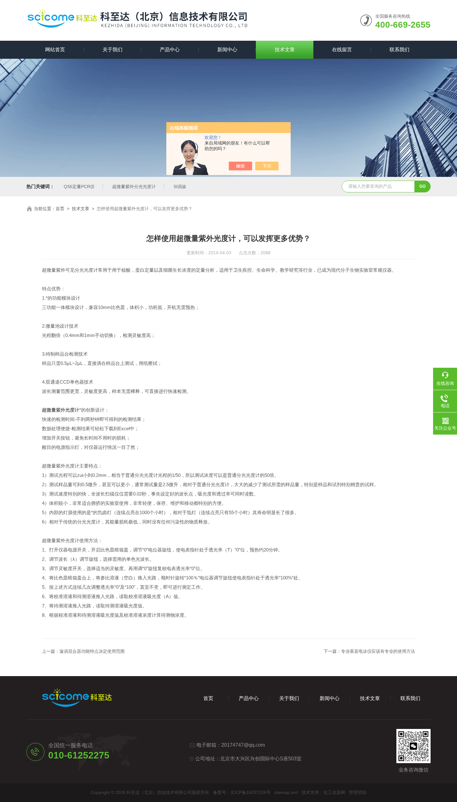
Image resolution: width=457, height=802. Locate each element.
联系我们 (399, 49)
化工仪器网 (334, 792)
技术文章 (285, 49)
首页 (60, 208)
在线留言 (342, 49)
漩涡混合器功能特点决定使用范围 (92, 651)
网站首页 (55, 49)
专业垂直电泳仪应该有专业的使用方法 (378, 651)
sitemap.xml (286, 792)
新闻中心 (227, 49)
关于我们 (112, 49)
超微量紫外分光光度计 (134, 186)
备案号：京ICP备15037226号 (241, 792)
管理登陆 (357, 792)
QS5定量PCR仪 (79, 186)
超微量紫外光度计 (60, 410)
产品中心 (170, 49)
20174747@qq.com (243, 745)
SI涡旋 (179, 186)
